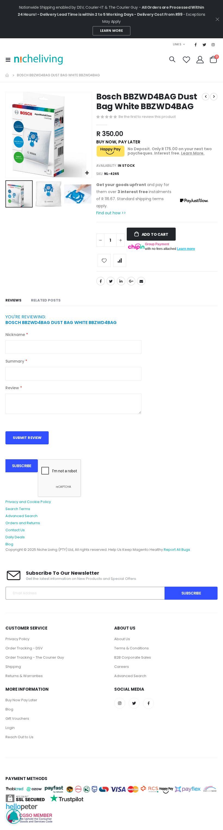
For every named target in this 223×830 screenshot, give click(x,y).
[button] (87, 173)
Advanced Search (21, 515)
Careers (121, 666)
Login (10, 727)
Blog (9, 544)
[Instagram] (213, 44)
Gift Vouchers (17, 718)
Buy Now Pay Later (21, 700)
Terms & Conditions (131, 648)
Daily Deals (15, 537)
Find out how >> (111, 213)
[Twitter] (204, 44)
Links (177, 44)
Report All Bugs (177, 549)
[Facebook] (196, 44)
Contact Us (15, 530)
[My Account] (200, 59)
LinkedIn (121, 281)
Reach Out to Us (19, 737)
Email (141, 281)
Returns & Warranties (24, 675)
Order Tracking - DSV (24, 648)
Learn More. (193, 153)
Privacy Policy (17, 639)
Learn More (111, 30)
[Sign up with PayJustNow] (177, 198)
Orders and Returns (22, 523)
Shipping (13, 666)
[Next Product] (214, 96)
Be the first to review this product (147, 116)
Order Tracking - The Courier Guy (34, 657)
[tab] (13, 300)
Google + (131, 281)
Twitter (110, 281)
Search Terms (17, 508)
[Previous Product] (205, 96)
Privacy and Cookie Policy (28, 501)
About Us (122, 639)
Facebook (100, 281)
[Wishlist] (186, 59)
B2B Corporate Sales (132, 657)
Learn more (186, 249)
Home (7, 75)
